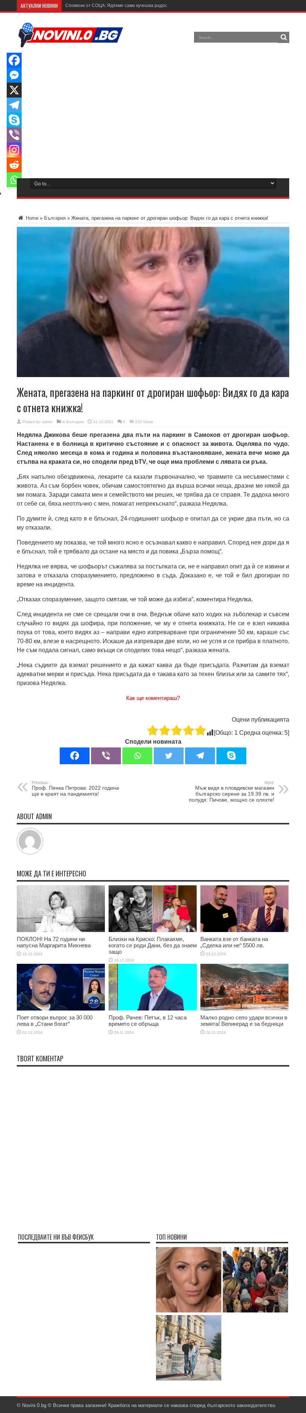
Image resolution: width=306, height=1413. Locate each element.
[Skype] (231, 755)
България (55, 218)
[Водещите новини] (71, 43)
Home (31, 218)
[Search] (283, 37)
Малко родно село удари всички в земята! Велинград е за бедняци (243, 1020)
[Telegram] (200, 755)
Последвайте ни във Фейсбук (56, 1236)
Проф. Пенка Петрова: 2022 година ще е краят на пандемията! (75, 788)
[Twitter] (169, 755)
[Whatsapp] (137, 755)
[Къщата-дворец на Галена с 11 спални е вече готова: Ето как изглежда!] (188, 1348)
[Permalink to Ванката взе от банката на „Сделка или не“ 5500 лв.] (244, 930)
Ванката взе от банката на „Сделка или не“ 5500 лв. (234, 942)
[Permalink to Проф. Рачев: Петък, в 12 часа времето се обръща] (153, 1009)
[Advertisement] (152, 111)
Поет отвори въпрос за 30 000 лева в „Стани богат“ (55, 1020)
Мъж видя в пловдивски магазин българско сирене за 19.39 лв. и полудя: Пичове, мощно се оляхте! (231, 791)
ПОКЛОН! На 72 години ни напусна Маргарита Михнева (54, 942)
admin (47, 422)
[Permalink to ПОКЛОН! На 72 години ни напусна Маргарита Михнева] (61, 930)
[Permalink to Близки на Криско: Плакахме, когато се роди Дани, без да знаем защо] (153, 930)
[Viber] (106, 755)
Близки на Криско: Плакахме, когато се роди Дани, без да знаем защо (153, 945)
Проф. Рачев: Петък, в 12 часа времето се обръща (148, 1020)
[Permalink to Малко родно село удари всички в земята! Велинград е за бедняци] (244, 1009)
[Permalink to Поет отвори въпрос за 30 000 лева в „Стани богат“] (61, 1009)
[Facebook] (75, 755)
